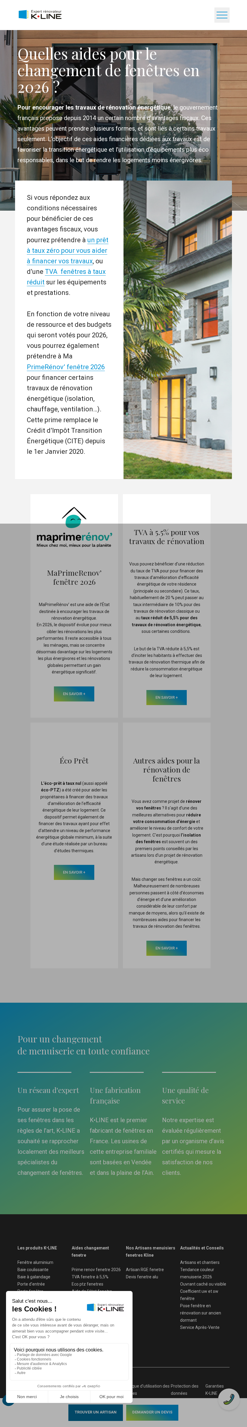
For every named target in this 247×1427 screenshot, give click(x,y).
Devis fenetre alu (142, 1276)
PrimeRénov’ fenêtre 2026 (66, 367)
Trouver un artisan (96, 1412)
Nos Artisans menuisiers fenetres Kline (150, 1252)
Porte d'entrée (31, 1284)
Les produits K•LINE (37, 1248)
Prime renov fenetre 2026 (96, 1269)
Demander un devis (152, 1412)
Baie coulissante (32, 1269)
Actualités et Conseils (202, 1248)
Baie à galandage (33, 1276)
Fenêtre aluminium (35, 1262)
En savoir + (74, 694)
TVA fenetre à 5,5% (90, 1276)
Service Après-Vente (200, 1327)
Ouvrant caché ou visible (203, 1284)
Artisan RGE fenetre (145, 1269)
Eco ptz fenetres (87, 1284)
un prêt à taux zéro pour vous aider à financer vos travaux (67, 250)
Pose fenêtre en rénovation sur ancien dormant (200, 1313)
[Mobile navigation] (222, 15)
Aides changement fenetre (90, 1252)
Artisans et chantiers (200, 1262)
